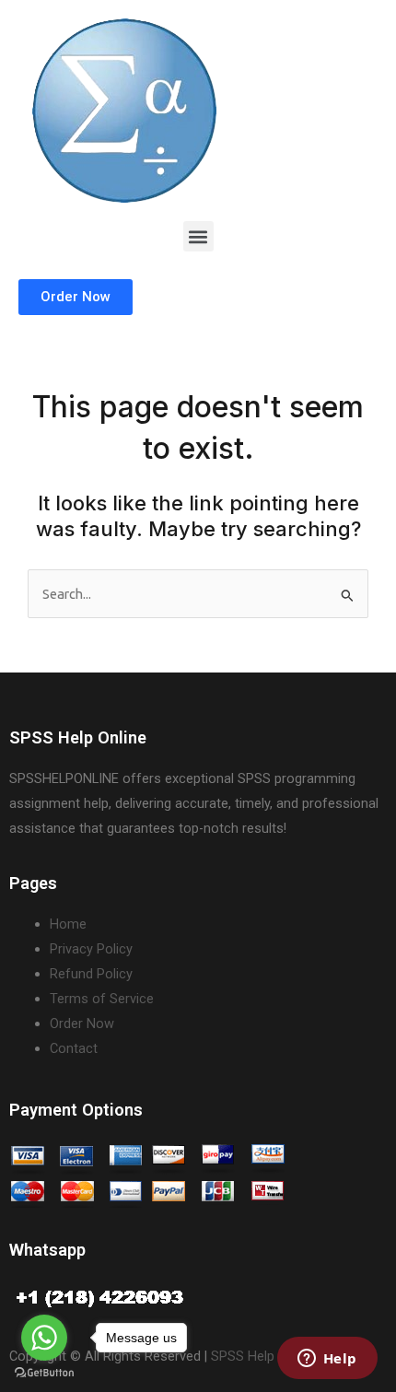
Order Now (82, 1023)
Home (68, 924)
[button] (198, 236)
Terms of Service (102, 998)
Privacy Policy (91, 949)
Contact (74, 1048)
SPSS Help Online (263, 1356)
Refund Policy (91, 973)
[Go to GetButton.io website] (44, 1373)
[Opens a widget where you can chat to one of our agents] (327, 1360)
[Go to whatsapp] (44, 1338)
